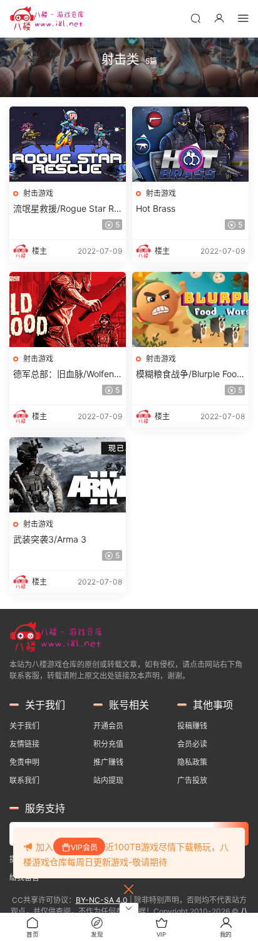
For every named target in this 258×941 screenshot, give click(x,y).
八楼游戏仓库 (47, 19)
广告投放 (192, 780)
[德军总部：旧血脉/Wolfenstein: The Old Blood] (67, 309)
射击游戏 (38, 193)
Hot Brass (155, 208)
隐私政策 (192, 762)
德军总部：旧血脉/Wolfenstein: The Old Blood (67, 374)
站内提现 (108, 780)
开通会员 (108, 725)
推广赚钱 (108, 762)
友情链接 (24, 744)
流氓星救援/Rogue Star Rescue (66, 209)
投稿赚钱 (192, 725)
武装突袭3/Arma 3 (49, 539)
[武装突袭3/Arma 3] (67, 474)
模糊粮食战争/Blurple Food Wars (189, 374)
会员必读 (192, 744)
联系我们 (24, 780)
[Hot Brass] (190, 144)
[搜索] (195, 18)
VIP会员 (84, 847)
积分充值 (108, 744)
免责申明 (24, 762)
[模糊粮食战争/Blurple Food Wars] (190, 309)
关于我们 (24, 725)
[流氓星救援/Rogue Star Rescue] (67, 144)
